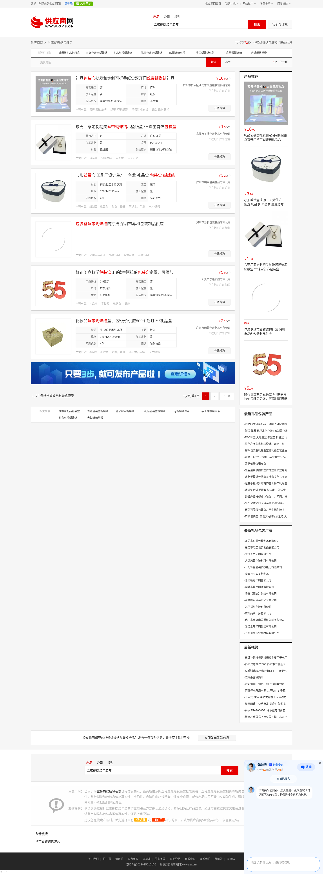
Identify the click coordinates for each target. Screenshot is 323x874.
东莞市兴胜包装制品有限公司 (261, 541)
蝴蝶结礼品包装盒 (69, 52)
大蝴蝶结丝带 (259, 52)
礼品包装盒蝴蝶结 (151, 52)
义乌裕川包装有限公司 (257, 606)
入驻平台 (85, 3)
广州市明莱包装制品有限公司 (213, 182)
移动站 (219, 859)
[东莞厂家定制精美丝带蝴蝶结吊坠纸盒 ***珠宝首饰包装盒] (53, 142)
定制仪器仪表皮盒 (255, 463)
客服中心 (190, 859)
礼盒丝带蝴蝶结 (232, 52)
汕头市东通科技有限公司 (215, 279)
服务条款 (160, 859)
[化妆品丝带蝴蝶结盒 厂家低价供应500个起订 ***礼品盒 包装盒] (53, 336)
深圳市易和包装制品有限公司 (213, 222)
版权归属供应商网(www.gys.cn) (178, 864)
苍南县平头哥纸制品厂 (257, 573)
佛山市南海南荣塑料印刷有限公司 (264, 620)
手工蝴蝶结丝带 (205, 52)
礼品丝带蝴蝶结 (123, 52)
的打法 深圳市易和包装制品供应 (120, 224)
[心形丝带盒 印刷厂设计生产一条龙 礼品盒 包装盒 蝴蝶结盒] (53, 190)
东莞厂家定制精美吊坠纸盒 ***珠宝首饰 (126, 127)
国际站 (231, 859)
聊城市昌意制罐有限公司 (259, 587)
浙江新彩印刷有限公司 (257, 580)
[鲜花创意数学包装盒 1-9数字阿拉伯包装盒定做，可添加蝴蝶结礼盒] (53, 287)
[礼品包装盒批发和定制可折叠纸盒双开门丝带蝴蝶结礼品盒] (53, 93)
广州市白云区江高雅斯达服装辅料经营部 (206, 85)
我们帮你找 (280, 24)
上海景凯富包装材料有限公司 (261, 633)
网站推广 (248, 3)
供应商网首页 (213, 3)
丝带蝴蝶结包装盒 (265, 42)
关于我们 (93, 859)
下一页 (284, 62)
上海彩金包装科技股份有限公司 (263, 567)
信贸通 (119, 859)
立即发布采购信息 (217, 737)
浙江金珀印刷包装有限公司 (260, 626)
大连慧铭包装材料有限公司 (260, 560)
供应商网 (37, 42)
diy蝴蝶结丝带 (177, 52)
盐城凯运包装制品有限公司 (260, 600)
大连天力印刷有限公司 (257, 554)
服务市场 (265, 3)
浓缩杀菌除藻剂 (253, 677)
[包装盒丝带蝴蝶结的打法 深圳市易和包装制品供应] (53, 239)
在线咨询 (219, 108)
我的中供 (230, 3)
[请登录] (68, 3)
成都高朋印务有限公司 (257, 613)
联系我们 (205, 859)
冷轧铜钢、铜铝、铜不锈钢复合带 (264, 684)
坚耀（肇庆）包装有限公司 (260, 593)
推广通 (107, 859)
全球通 (147, 859)
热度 (227, 62)
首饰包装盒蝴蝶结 (96, 52)
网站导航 (282, 3)
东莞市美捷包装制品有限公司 (213, 133)
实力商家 (133, 859)
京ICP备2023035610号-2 (141, 864)
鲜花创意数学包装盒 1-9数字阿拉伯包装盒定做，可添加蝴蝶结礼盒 (265, 398)
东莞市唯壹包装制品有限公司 (261, 547)
